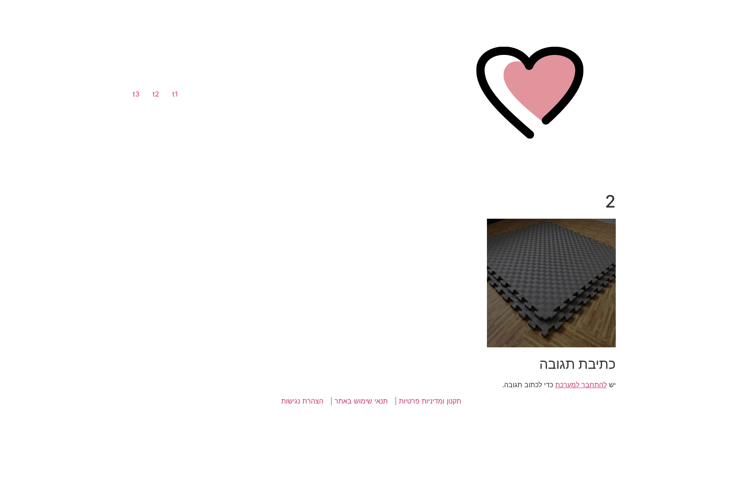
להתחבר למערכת (581, 384)
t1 (175, 94)
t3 (136, 94)
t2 (155, 94)
